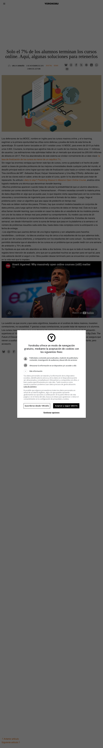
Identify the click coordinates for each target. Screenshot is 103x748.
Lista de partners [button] (30, 386)
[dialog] (51, 374)
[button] (51, 371)
